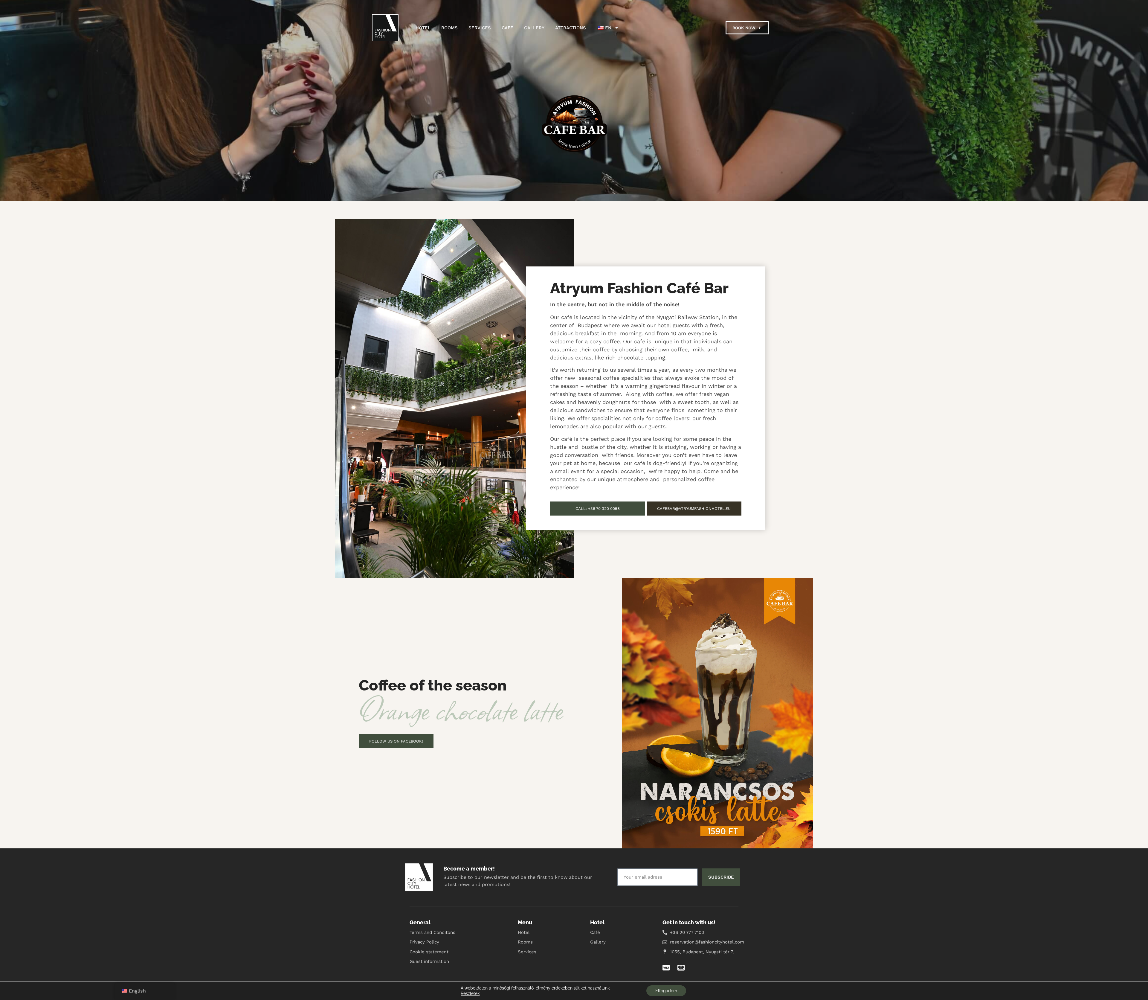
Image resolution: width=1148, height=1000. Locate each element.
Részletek (470, 993)
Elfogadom (666, 990)
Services (479, 28)
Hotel (423, 28)
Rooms (449, 28)
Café (507, 28)
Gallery (534, 28)
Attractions (570, 28)
